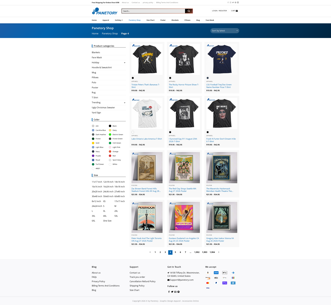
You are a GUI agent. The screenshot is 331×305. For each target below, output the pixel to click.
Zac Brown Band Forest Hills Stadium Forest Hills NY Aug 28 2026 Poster (145, 190)
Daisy (115, 130)
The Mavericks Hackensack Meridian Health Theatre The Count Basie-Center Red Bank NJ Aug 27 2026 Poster (220, 190)
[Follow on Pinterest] (235, 3)
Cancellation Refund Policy (142, 281)
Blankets (175, 20)
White (115, 164)
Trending (96, 102)
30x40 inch (97, 196)
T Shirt (95, 97)
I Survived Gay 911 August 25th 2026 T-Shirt (183, 140)
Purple (98, 156)
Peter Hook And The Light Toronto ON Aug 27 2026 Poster (146, 239)
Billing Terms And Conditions (167, 2)
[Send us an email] (175, 292)
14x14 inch (119, 181)
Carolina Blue (101, 130)
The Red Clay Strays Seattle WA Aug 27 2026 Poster (182, 189)
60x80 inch (119, 196)
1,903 (204, 252)
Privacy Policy (98, 281)
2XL (116, 211)
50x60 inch (108, 196)
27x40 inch (119, 191)
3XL (93, 215)
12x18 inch (108, 181)
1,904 (212, 252)
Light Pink (116, 147)
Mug (198, 20)
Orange (115, 151)
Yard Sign (96, 112)
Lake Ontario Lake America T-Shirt (146, 139)
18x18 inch (119, 186)
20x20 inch (97, 191)
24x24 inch (97, 206)
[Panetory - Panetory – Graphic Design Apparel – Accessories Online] (105, 11)
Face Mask (210, 20)
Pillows (187, 20)
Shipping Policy (137, 285)
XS (104, 201)
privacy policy (148, 2)
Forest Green (118, 138)
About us (125, 2)
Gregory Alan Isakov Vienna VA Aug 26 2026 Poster (220, 239)
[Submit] (189, 11)
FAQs (94, 277)
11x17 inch (97, 181)
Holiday (118, 20)
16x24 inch (108, 186)
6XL (93, 220)
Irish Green (117, 143)
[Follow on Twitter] (233, 3)
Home (94, 20)
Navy (98, 151)
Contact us (136, 2)
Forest (98, 138)
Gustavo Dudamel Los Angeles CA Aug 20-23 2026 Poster (184, 239)
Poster (163, 20)
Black (115, 126)
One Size (107, 220)
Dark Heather (101, 134)
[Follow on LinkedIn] (238, 3)
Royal (98, 160)
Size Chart (150, 20)
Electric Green (118, 134)
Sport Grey (117, 160)
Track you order (137, 277)
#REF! (98, 168)
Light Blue (99, 147)
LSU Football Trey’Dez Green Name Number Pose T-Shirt (219, 85)
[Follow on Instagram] (230, 3)
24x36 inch (108, 191)
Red (114, 156)
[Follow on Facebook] (228, 3)
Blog (94, 290)
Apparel (106, 20)
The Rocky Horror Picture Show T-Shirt (184, 85)
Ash (97, 126)
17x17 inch (119, 201)
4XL (105, 215)
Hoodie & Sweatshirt (102, 67)
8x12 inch (96, 201)
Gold (97, 143)
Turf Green (100, 164)
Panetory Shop (135, 20)
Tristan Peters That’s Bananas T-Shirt (145, 85)
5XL (116, 215)
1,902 (197, 252)
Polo (94, 82)
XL (104, 211)
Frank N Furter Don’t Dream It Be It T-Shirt (221, 140)
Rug (94, 92)
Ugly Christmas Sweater (103, 107)
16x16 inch (97, 186)
